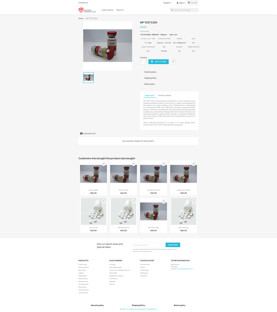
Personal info (145, 264)
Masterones (83, 279)
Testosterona (83, 290)
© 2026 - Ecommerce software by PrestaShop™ (138, 309)
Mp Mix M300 (93, 190)
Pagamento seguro (116, 276)
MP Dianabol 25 (123, 228)
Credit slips (144, 270)
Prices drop (82, 264)
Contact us (83, 3)
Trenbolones (83, 293)
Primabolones (83, 284)
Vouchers (143, 276)
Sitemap (112, 281)
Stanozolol (82, 287)
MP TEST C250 (153, 228)
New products (83, 267)
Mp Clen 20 (93, 228)
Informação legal (115, 267)
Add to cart (158, 61)
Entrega (112, 264)
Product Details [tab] (164, 95)
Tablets (120, 10)
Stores (111, 284)
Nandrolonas (83, 281)
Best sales (82, 270)
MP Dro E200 (123, 190)
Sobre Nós (113, 273)
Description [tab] (150, 95)
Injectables (107, 10)
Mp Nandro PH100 (183, 190)
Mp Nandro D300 (153, 190)
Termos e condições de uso (119, 270)
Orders (142, 267)
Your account (147, 260)
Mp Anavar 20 (183, 228)
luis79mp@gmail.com (185, 269)
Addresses (144, 273)
